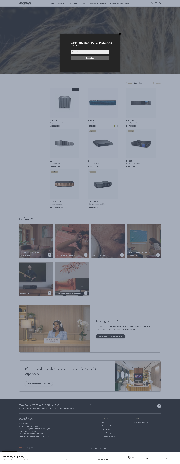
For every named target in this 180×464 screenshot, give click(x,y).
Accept (149, 458)
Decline (167, 458)
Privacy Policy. (103, 460)
